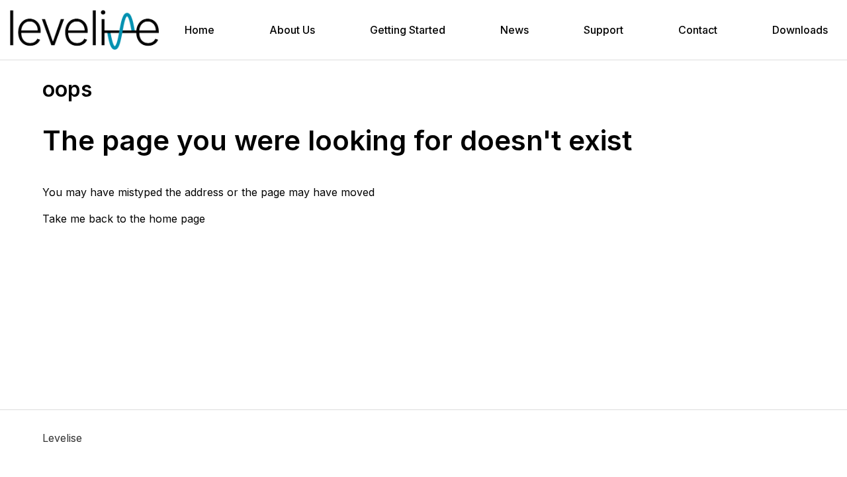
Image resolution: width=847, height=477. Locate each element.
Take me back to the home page (123, 218)
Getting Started (407, 29)
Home (199, 29)
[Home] (84, 30)
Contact (697, 29)
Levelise (62, 438)
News (514, 29)
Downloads (800, 29)
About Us (292, 29)
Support (603, 29)
